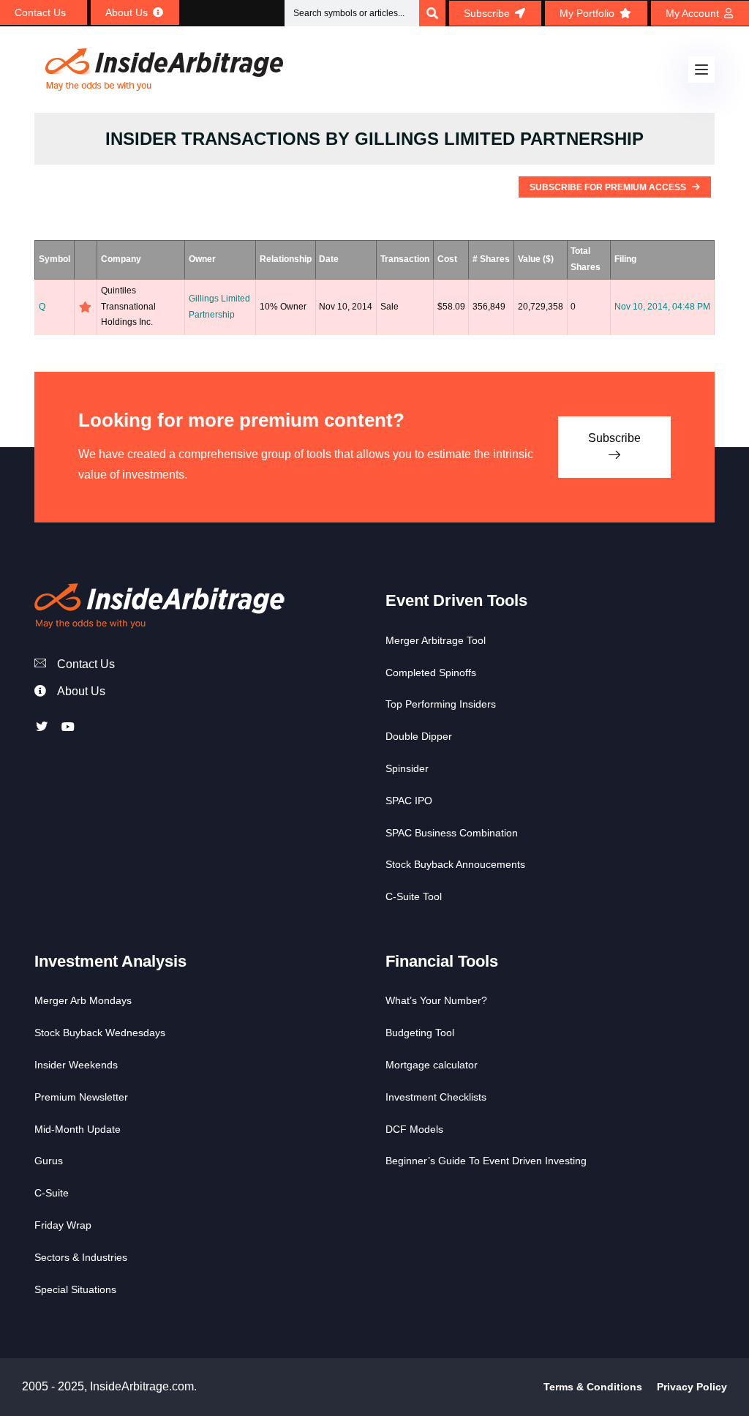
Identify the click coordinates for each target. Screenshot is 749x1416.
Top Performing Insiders (440, 704)
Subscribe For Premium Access (609, 187)
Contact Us (86, 664)
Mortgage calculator (431, 1065)
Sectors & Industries (80, 1257)
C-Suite (51, 1193)
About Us (81, 691)
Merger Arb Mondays (83, 1000)
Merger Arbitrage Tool (435, 640)
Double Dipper (418, 736)
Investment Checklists (435, 1097)
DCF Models (414, 1129)
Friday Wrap (62, 1225)
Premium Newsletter (81, 1097)
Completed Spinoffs (430, 672)
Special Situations (75, 1289)
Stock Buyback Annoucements (455, 864)
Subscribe (614, 438)
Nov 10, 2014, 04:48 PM (662, 306)
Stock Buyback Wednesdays (99, 1032)
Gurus (48, 1160)
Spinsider (407, 768)
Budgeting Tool (419, 1032)
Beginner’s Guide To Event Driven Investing (486, 1160)
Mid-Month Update (77, 1129)
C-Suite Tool (413, 896)
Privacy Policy (692, 1387)
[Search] (432, 13)
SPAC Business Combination (451, 833)
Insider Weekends (76, 1065)
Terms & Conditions (592, 1387)
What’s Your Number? (436, 1000)
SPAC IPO (408, 800)
